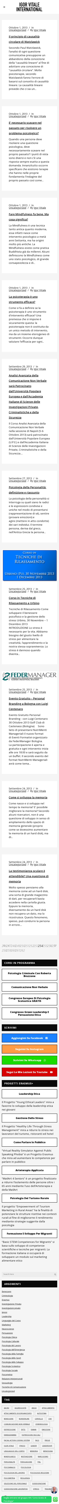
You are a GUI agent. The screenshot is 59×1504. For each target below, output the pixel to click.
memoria (34, 1451)
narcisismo (43, 1456)
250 (22, 946)
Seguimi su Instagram (29, 1049)
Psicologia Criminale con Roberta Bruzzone (29, 975)
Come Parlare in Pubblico (30, 1142)
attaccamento (48, 1408)
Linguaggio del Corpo (11, 1320)
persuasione (26, 1462)
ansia (34, 1408)
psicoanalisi (9, 1467)
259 (8, 950)
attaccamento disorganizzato (18, 1413)
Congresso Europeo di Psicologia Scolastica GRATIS (29, 999)
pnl (39, 1462)
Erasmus (5, 1299)
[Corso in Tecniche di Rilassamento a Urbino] (29, 565)
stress (36, 1489)
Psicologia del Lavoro (11, 1345)
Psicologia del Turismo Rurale (29, 1198)
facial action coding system (17, 1440)
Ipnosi (4, 1312)
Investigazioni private (11, 1308)
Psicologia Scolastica (11, 1366)
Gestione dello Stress (29, 1118)
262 (22, 950)
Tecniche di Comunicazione (14, 1387)
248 (13, 946)
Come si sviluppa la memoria (28, 797)
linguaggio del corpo (14, 1451)
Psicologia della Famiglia (12, 1353)
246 (4, 946)
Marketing (6, 1324)
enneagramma (10, 1435)
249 (17, 946)
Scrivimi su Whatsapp (27, 1060)
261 (17, 950)
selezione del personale (15, 1483)
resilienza (25, 1478)
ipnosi (22, 1446)
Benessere (6, 1291)
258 (4, 950)
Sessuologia (7, 1383)
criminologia (41, 1424)
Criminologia (7, 1295)
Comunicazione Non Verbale (29, 987)
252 (31, 946)
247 (8, 946)
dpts (23, 1430)
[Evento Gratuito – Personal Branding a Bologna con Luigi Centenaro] (29, 676)
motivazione (26, 1456)
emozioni (46, 1430)
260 (13, 950)
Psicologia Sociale (10, 1370)
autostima (41, 1413)
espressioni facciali (31, 1435)
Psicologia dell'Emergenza (13, 1349)
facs (37, 1440)
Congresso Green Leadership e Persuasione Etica (29, 1013)
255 (45, 946)
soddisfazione (39, 1483)
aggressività (20, 1408)
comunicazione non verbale (17, 1424)
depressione (10, 1430)
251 (26, 946)
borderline (24, 1419)
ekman (33, 1430)
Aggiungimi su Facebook (27, 1038)
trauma (48, 1489)
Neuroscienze (8, 1329)
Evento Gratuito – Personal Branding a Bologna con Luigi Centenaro (28, 704)
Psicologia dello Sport (11, 1358)
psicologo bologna (39, 1473)
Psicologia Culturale (10, 1341)
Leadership (7, 1316)
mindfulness (10, 1456)
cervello (39, 1419)
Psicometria (7, 1374)
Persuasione (7, 1333)
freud (47, 1440)
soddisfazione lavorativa (16, 1489)
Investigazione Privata (11, 1304)
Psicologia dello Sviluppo (13, 1362)
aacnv (6, 1408)
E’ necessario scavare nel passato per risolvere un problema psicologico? (25, 128)
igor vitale (9, 1446)
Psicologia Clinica (9, 1337)
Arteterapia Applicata (30, 1170)
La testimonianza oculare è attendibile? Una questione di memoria (29, 876)
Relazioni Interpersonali (12, 1378)
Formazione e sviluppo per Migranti (29, 1233)
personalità (9, 1462)
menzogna (48, 1451)
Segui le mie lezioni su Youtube (26, 1072)
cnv (50, 1419)
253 (35, 946)
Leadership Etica (29, 1093)
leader (34, 1446)
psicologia (26, 1467)
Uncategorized (17, 30)
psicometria (9, 1478)
